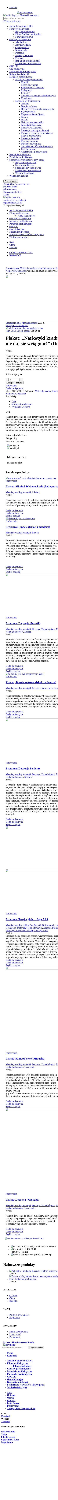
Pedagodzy (26, 90)
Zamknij (5, 1416)
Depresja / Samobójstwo (32, 114)
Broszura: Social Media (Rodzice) (22, 323)
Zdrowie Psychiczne (25, 173)
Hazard (24, 119)
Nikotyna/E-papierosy (31, 127)
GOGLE (13, 66)
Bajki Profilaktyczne (25, 31)
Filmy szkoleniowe (24, 36)
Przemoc (19, 58)
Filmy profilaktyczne (19, 28)
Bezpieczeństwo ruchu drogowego (37, 109)
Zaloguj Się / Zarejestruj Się (21, 1408)
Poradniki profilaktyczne (20, 157)
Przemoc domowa (29, 141)
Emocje (24, 117)
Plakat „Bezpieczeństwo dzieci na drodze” (31, 682)
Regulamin (14, 1317)
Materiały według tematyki (27, 101)
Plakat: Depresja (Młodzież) (22, 1199)
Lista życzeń (15, 1334)
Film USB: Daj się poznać (18, 331)
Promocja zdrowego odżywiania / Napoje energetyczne (37, 134)
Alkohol (25, 103)
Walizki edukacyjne (18, 176)
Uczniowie (26, 98)
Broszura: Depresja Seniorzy (23, 768)
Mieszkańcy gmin (29, 85)
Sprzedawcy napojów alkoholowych (38, 95)
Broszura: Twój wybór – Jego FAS (27, 919)
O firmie (13, 1295)
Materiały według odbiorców (29, 79)
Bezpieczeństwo (29, 106)
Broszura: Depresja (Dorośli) (23, 623)
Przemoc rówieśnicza (31, 143)
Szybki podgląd (13, 515)
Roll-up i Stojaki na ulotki (27, 61)
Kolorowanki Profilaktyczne (22, 71)
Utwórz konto (8, 1431)
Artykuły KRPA (23, 45)
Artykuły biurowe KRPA (21, 26)
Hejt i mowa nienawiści (32, 122)
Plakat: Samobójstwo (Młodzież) (25, 1058)
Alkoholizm (20, 42)
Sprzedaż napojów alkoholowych (37, 146)
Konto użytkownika (18, 1331)
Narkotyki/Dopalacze (31, 125)
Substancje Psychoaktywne (28, 167)
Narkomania (21, 50)
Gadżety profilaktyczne (20, 39)
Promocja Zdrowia (24, 55)
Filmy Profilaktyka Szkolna (28, 34)
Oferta (12, 1298)
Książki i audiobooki (19, 74)
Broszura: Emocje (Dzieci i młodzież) (28, 526)
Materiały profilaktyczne (20, 77)
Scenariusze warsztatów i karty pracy (26, 159)
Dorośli (24, 82)
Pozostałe (19, 53)
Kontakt (13, 1301)
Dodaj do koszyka (14, 383)
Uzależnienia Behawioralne (28, 63)
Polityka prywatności (19, 1315)
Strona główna (13, 268)
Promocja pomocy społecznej (35, 130)
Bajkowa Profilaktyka (25, 162)
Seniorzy (25, 93)
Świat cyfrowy (28, 149)
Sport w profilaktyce (25, 165)
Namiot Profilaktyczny (20, 154)
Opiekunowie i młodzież (32, 87)
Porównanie (15, 1337)
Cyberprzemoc (22, 47)
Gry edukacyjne (16, 69)
